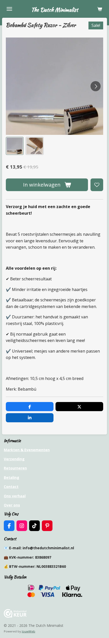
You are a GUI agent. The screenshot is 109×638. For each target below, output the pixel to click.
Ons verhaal (15, 496)
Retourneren (15, 468)
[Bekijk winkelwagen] (99, 9)
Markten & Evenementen (27, 449)
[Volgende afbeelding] (95, 86)
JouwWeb (28, 631)
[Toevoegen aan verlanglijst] (96, 184)
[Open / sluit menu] (9, 9)
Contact (11, 486)
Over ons (12, 505)
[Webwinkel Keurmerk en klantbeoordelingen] (15, 616)
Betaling (11, 477)
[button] (15, 146)
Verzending (14, 459)
